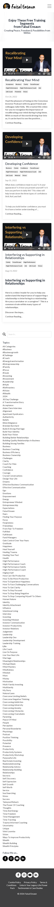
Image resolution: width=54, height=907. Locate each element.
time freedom (9, 813)
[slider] (24, 74)
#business (7, 349)
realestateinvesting (11, 763)
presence (7, 746)
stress (5, 796)
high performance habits (14, 567)
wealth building (10, 843)
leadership (7, 634)
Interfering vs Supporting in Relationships (25, 256)
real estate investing (12, 761)
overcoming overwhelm (14, 714)
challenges (7, 458)
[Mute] (39, 74)
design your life (10, 478)
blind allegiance (10, 423)
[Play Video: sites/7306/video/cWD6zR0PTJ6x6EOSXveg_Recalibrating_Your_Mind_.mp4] (27, 60)
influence (7, 608)
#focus (6, 370)
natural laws (9, 693)
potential (18, 91)
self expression (9, 781)
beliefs (6, 420)
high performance (12, 88)
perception (8, 725)
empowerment (9, 496)
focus (5, 520)
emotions (7, 493)
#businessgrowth (10, 352)
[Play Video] (4, 74)
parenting (7, 716)
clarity (26, 84)
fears (5, 514)
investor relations (11, 628)
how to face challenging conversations (21, 584)
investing (7, 617)
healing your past (11, 555)
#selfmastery (9, 387)
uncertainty (8, 825)
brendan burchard (11, 425)
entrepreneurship (10, 505)
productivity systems (12, 752)
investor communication (14, 622)
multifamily (8, 687)
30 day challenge (10, 399)
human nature (9, 599)
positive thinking (10, 737)
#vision (6, 390)
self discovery (9, 778)
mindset (17, 175)
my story (7, 690)
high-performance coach (28, 88)
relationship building (12, 769)
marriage (7, 658)
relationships (9, 772)
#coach (6, 358)
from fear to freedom (13, 528)
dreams (6, 481)
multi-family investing (13, 684)
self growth (8, 784)
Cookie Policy (14, 882)
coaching (7, 467)
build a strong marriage (14, 428)
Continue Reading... (13, 122)
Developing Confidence (21, 163)
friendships (8, 525)
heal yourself (9, 549)
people (6, 722)
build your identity (11, 431)
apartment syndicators (13, 414)
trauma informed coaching (15, 822)
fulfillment (7, 534)
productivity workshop (13, 755)
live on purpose (10, 652)
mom (5, 675)
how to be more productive (16, 578)
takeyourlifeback (11, 802)
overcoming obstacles (13, 711)
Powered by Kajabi (27, 903)
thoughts (7, 808)
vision (25, 91)
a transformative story (13, 402)
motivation (8, 681)
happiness (7, 546)
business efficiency (11, 452)
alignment (7, 411)
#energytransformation (13, 361)
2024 (5, 396)
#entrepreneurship (11, 364)
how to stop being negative (16, 593)
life (40, 88)
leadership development (14, 640)
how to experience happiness (16, 581)
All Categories (9, 346)
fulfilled (6, 531)
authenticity (8, 417)
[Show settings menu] (44, 74)
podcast (6, 734)
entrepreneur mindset (12, 502)
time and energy (10, 810)
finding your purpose (12, 517)
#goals (6, 373)
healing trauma (10, 552)
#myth (6, 384)
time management (11, 816)
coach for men (9, 464)
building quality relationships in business (21, 440)
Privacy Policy (30, 882)
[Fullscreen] (49, 74)
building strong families (13, 443)
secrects (6, 775)
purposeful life (9, 758)
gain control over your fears (16, 540)
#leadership (8, 381)
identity (6, 602)
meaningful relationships (14, 661)
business (18, 84)
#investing (7, 376)
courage (6, 473)
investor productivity (12, 625)
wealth (6, 840)
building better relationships (16, 437)
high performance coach (14, 564)
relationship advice (11, 766)
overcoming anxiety (12, 708)
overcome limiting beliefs (15, 696)
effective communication (14, 487)
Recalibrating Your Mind (22, 80)
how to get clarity (11, 587)
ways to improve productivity (16, 837)
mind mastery (9, 666)
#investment (8, 378)
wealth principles (10, 846)
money (6, 678)
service (6, 790)
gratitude (7, 543)
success (6, 799)
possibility (7, 740)
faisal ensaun (34, 84)
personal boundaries (12, 728)
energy (6, 499)
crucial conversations (12, 475)
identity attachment (12, 605)
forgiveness (8, 522)
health (6, 558)
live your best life (11, 655)
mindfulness (8, 669)
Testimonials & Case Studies (30, 888)
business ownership (12, 455)
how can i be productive (14, 575)
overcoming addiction (13, 702)
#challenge (8, 355)
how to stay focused (12, 590)
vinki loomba (9, 831)
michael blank (9, 664)
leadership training (11, 643)
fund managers (10, 537)
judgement (8, 631)
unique (6, 828)
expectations (8, 508)
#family (6, 367)
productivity (8, 749)
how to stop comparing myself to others (22, 596)
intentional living (10, 611)
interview (7, 614)
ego (4, 490)
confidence (24, 168)
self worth (7, 787)
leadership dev (10, 637)
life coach (9, 91)
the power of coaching (13, 805)
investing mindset (11, 619)
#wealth (6, 393)
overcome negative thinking (16, 699)
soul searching (9, 793)
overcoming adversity (13, 705)
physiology (8, 731)
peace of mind (9, 719)
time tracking (9, 819)
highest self (8, 572)
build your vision (10, 434)
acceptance (9, 84)
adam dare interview (12, 408)
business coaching (11, 449)
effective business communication (18, 484)
